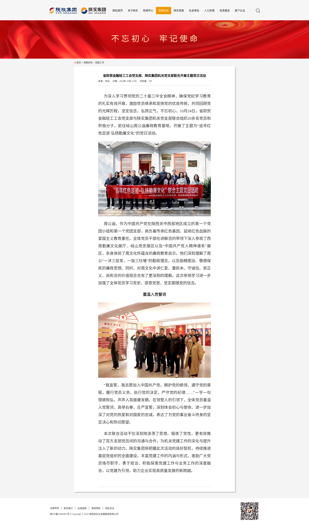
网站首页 (117, 10)
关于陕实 (133, 10)
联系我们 (68, 508)
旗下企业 (240, 10)
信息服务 (225, 10)
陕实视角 (179, 10)
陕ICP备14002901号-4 (61, 514)
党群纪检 (163, 10)
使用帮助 (95, 508)
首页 (78, 62)
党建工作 (99, 62)
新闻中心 (148, 10)
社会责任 (194, 10)
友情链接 (82, 508)
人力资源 (209, 10)
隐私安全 (109, 508)
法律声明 (54, 508)
